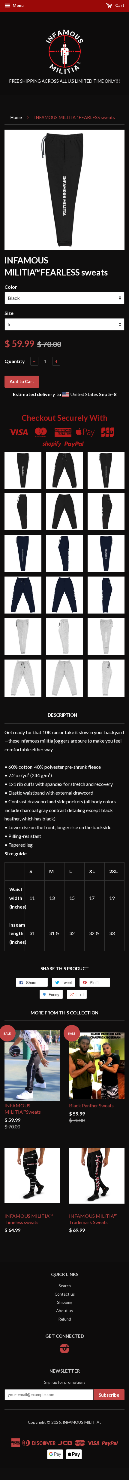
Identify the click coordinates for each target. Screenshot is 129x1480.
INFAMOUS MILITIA (81, 1422)
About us (64, 1310)
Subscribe (109, 1395)
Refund (64, 1319)
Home (16, 117)
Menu (18, 5)
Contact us (65, 1294)
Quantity (14, 361)
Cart (119, 5)
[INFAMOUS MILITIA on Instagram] (64, 1350)
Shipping (64, 1302)
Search (64, 1285)
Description (62, 715)
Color (10, 287)
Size (9, 313)
